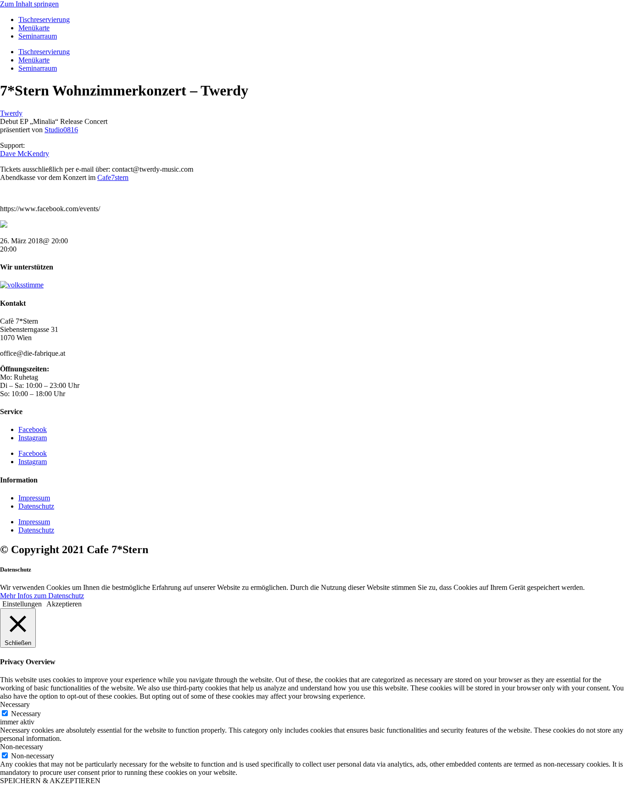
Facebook (32, 429)
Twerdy (11, 113)
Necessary (26, 714)
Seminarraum (37, 36)
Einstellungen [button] (22, 604)
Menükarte (34, 28)
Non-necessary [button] (21, 747)
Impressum (34, 498)
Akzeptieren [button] (64, 604)
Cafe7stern (113, 177)
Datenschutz (36, 506)
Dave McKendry (24, 153)
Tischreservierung (44, 19)
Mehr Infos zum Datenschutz (42, 596)
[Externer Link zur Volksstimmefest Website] (22, 285)
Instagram (32, 438)
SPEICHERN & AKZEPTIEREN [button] (50, 781)
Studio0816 (61, 130)
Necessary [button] (15, 704)
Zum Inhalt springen (29, 4)
